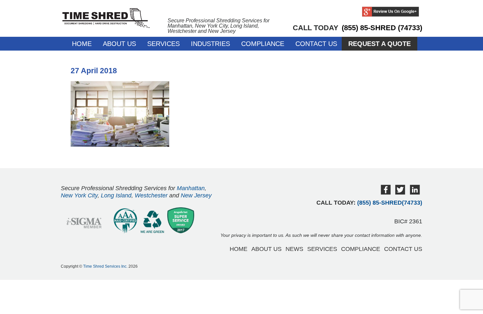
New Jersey (196, 195)
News (294, 249)
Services (163, 43)
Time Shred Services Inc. (105, 266)
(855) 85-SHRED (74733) (382, 28)
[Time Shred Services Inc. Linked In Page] (415, 193)
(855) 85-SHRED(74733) (389, 202)
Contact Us (316, 43)
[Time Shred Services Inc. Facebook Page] (386, 193)
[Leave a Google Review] (390, 12)
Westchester (151, 195)
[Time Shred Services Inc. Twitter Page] (400, 193)
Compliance (262, 43)
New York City (79, 195)
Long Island (116, 195)
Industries (210, 43)
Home (82, 43)
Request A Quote (379, 43)
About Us (119, 43)
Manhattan (191, 188)
